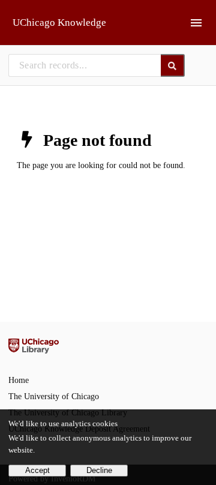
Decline (99, 470)
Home (18, 380)
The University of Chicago (53, 396)
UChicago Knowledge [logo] (59, 22)
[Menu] (196, 22)
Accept (37, 470)
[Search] (173, 65)
